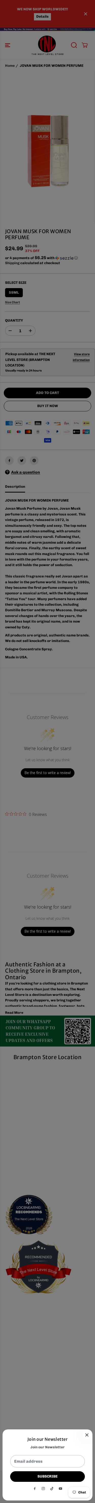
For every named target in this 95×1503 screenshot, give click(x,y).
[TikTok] (52, 1488)
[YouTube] (60, 1488)
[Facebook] (34, 1488)
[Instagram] (43, 1488)
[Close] (86, 1434)
